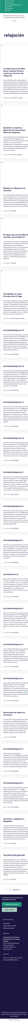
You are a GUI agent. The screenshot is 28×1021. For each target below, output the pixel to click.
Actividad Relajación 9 (13, 472)
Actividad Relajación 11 (13, 402)
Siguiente (17, 889)
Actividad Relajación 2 (13, 782)
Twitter (9, 10)
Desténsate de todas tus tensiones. (14, 713)
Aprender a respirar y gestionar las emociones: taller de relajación (14, 130)
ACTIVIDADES (15, 318)
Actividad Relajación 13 (13, 330)
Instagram (10, 8)
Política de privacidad (9, 926)
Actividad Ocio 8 (10, 574)
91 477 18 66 (10, 1)
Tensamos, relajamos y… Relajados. (14, 819)
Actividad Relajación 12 (13, 366)
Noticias (13, 98)
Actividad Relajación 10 (13, 438)
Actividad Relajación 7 (13, 540)
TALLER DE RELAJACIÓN (14, 855)
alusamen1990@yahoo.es (14, 5)
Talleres (19, 98)
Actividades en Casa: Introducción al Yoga (12, 295)
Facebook (9, 6)
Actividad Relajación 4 (13, 678)
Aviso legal (6, 923)
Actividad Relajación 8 (13, 506)
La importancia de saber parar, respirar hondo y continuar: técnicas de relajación (14, 72)
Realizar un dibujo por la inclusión (14, 189)
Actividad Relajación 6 (13, 608)
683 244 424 (10, 3)
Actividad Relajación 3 (13, 748)
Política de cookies (8, 928)
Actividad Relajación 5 (13, 644)
